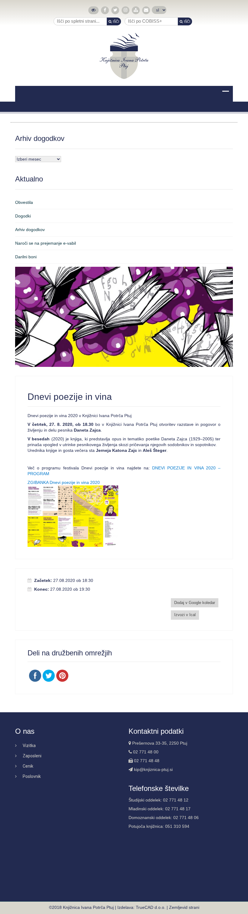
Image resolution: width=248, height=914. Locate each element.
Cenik (28, 766)
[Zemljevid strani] (136, 10)
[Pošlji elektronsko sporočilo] (146, 10)
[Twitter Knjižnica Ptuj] (115, 10)
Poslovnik (32, 776)
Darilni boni (26, 256)
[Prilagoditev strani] (93, 10)
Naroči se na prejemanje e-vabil (45, 243)
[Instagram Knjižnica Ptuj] (125, 10)
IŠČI (116, 21)
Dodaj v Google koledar (194, 602)
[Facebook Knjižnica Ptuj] (105, 10)
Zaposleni (32, 755)
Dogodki (23, 216)
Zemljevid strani (184, 907)
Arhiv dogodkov (30, 229)
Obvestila (24, 202)
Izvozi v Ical (185, 614)
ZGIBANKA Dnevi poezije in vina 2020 (64, 482)
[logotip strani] (124, 56)
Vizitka (29, 745)
